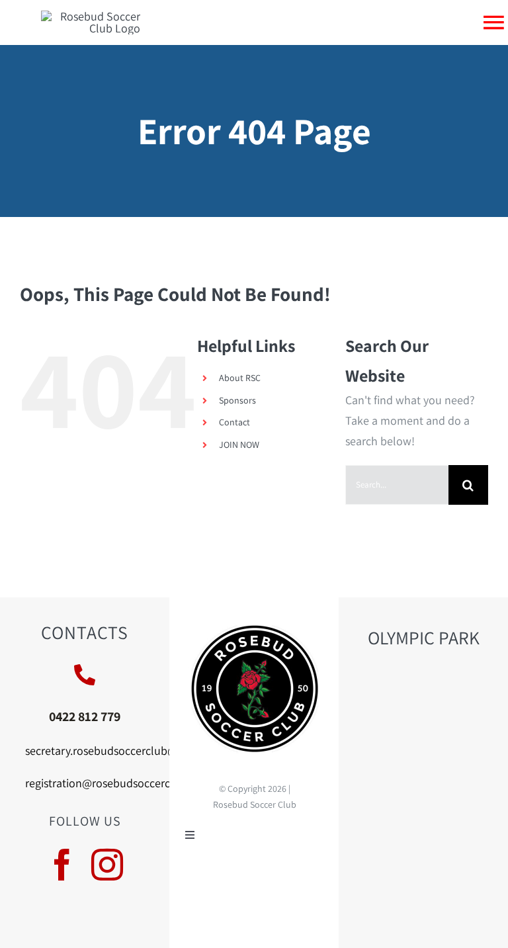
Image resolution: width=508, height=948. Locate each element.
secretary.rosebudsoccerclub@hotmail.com (133, 750)
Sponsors (237, 400)
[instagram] (107, 865)
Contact (234, 422)
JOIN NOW (239, 445)
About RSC (240, 378)
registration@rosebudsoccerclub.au (113, 783)
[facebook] (62, 865)
